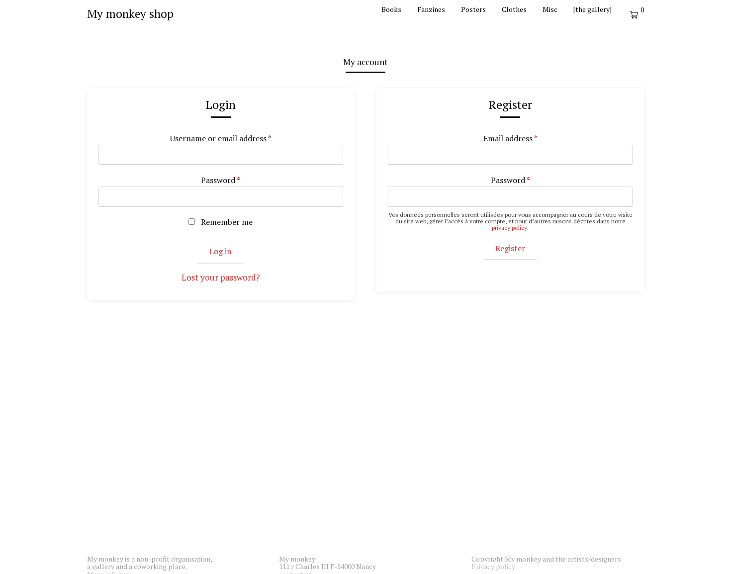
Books (391, 9)
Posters (473, 9)
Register (510, 248)
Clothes (514, 9)
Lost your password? (221, 277)
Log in (220, 251)
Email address (510, 138)
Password (220, 180)
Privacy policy (493, 566)
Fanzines (431, 9)
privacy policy (509, 227)
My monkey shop (130, 13)
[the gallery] (592, 9)
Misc (550, 9)
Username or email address (221, 138)
